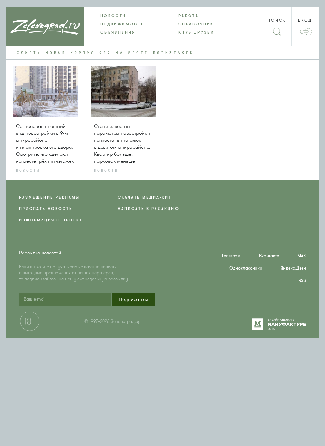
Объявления (118, 32)
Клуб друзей (196, 32)
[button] (133, 299)
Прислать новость (45, 208)
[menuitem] (123, 16)
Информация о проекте (52, 220)
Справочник (196, 24)
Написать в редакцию (149, 208)
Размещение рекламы (49, 197)
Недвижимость (122, 24)
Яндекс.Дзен (293, 268)
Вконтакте (269, 256)
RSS (302, 281)
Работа (188, 15)
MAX (301, 256)
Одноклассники (245, 268)
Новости (113, 15)
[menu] (162, 24)
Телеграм (231, 256)
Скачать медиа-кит (144, 197)
